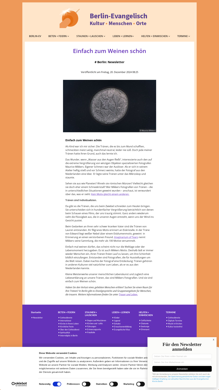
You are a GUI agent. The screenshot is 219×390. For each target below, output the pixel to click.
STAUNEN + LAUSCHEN (90, 36)
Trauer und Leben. (128, 294)
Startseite (36, 312)
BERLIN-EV (35, 36)
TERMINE (182, 36)
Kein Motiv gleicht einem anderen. (110, 194)
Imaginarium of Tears (126, 237)
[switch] (86, 384)
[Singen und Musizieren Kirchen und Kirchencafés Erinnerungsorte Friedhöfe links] (104, 36)
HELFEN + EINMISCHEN (154, 36)
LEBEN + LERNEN (122, 36)
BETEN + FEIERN (57, 36)
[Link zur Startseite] (109, 17)
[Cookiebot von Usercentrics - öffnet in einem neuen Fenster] (19, 384)
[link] (59, 36)
